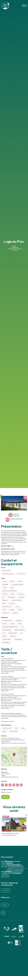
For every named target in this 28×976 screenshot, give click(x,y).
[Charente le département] (6, 937)
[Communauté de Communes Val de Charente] (14, 929)
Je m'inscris (5, 890)
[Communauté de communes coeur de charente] (6, 929)
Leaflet (14, 765)
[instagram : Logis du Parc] (21, 784)
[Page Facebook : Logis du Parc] (17, 784)
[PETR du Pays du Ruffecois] (21, 929)
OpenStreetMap (19, 765)
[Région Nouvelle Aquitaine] (10, 943)
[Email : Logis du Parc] (9, 784)
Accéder (5, 904)
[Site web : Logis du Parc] (13, 784)
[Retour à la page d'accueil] (5, 5)
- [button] (2, 751)
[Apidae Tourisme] (21, 936)
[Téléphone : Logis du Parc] (2, 784)
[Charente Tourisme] (14, 936)
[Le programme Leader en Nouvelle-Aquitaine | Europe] (17, 943)
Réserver (5, 797)
